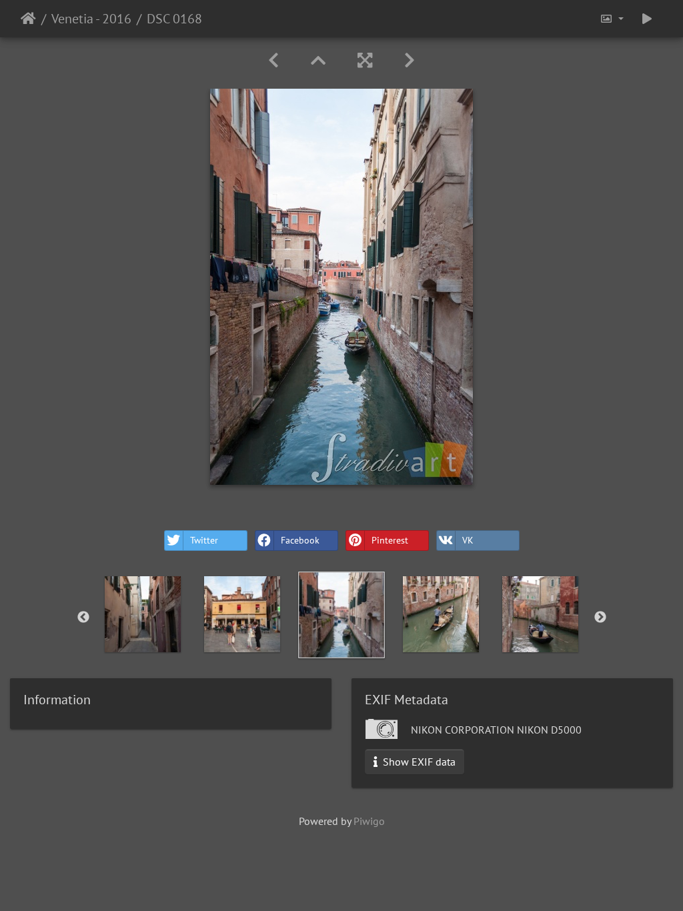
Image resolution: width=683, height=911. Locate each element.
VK (468, 540)
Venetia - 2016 (91, 18)
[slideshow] (647, 18)
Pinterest (390, 540)
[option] (143, 614)
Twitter (204, 540)
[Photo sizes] (611, 18)
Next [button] (600, 617)
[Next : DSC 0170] (409, 60)
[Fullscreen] (365, 60)
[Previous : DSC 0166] (273, 60)
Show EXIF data (418, 761)
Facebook (300, 540)
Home (28, 19)
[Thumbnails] (318, 60)
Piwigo (369, 821)
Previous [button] (83, 617)
